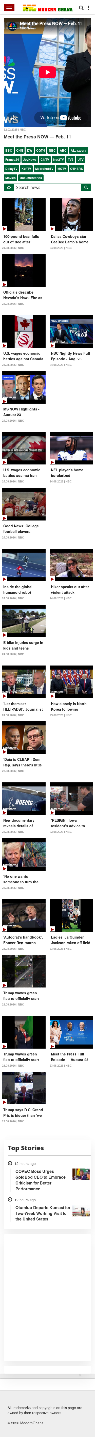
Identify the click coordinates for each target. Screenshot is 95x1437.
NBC (52, 150)
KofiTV (26, 168)
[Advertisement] (46, 1404)
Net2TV (58, 159)
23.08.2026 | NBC (61, 715)
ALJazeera (78, 150)
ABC (63, 150)
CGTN (40, 150)
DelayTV (11, 168)
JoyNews (29, 159)
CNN (19, 150)
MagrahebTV (44, 168)
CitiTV (45, 159)
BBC (8, 150)
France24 (12, 159)
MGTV (62, 168)
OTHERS (76, 168)
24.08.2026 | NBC (13, 247)
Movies (10, 177)
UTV (81, 159)
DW (29, 150)
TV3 (70, 159)
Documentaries (31, 177)
